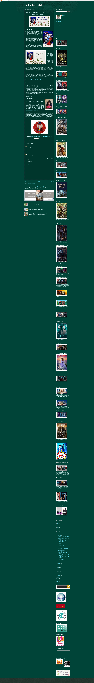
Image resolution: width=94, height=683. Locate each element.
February (59, 574)
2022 (58, 527)
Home (39, 181)
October (59, 563)
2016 (58, 578)
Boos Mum (63, 15)
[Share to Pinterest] (38, 138)
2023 (58, 526)
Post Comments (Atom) (31, 183)
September (59, 564)
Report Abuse (58, 21)
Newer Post (26, 181)
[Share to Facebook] (37, 138)
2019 (58, 531)
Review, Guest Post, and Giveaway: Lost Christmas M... (63, 541)
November (59, 535)
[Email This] (34, 138)
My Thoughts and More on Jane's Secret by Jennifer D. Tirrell (37, 212)
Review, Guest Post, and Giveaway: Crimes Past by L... (63, 548)
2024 (58, 524)
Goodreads (36, 110)
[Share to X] (36, 138)
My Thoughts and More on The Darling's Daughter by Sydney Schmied (36, 186)
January (59, 575)
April (59, 571)
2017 (58, 577)
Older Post (52, 181)
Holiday (29, 140)
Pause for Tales (33, 4)
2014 (58, 581)
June (59, 568)
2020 (58, 530)
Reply (28, 164)
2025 (58, 523)
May (58, 570)
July (58, 567)
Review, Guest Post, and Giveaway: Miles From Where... (63, 559)
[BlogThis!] (35, 138)
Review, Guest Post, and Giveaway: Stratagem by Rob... (63, 545)
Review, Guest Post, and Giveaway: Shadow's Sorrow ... (63, 561)
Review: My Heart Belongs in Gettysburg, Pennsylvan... (62, 551)
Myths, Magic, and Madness (60, 25)
